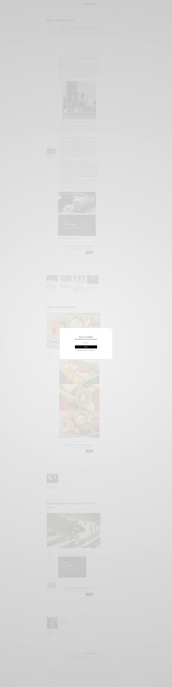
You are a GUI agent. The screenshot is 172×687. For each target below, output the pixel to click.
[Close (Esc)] (110, 330)
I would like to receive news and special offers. (86, 350)
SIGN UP (86, 347)
